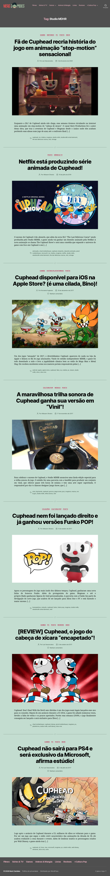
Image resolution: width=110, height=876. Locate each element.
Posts (62, 35)
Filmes (34, 5)
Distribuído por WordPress (49, 871)
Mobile (65, 370)
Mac (46, 847)
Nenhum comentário (56, 294)
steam (72, 370)
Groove (51, 491)
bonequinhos (36, 607)
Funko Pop (61, 607)
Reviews (82, 5)
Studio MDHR (56, 137)
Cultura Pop (48, 387)
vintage (54, 139)
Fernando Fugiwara (47, 290)
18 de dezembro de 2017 (66, 290)
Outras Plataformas (55, 271)
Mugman (49, 137)
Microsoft (45, 253)
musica (74, 491)
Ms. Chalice (42, 137)
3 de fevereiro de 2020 (65, 61)
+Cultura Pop (91, 5)
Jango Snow (57, 491)
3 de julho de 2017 (65, 768)
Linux (42, 847)
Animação (35, 251)
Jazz (63, 491)
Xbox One (43, 372)
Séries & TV (43, 5)
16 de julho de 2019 (65, 174)
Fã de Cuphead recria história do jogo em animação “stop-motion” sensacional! (55, 47)
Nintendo (50, 35)
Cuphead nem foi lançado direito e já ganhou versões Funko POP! (55, 518)
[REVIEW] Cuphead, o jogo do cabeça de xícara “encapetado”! (55, 634)
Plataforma (35, 726)
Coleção (44, 607)
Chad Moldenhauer (45, 251)
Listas (75, 5)
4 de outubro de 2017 (65, 529)
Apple (40, 370)
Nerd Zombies (15, 871)
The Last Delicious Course (40, 139)
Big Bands (39, 491)
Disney (53, 724)
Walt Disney (51, 726)
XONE (47, 849)
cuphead (35, 137)
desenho (61, 251)
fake (58, 370)
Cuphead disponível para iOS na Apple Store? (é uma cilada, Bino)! (55, 280)
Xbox (68, 35)
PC (57, 35)
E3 (39, 847)
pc (68, 370)
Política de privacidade (30, 871)
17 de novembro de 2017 (65, 413)
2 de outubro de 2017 (65, 644)
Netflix (64, 253)
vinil (49, 139)
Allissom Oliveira (48, 174)
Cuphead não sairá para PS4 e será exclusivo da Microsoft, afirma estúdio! (55, 754)
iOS (61, 370)
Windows (35, 849)
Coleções (46, 509)
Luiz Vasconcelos (47, 61)
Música (57, 387)
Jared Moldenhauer (62, 724)
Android (34, 370)
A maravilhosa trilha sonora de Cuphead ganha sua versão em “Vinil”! (55, 400)
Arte (33, 491)
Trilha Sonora (49, 493)
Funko (55, 607)
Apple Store (46, 370)
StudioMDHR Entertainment (69, 137)
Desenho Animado (70, 251)
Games (51, 5)
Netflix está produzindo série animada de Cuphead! (55, 164)
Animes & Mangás (64, 5)
